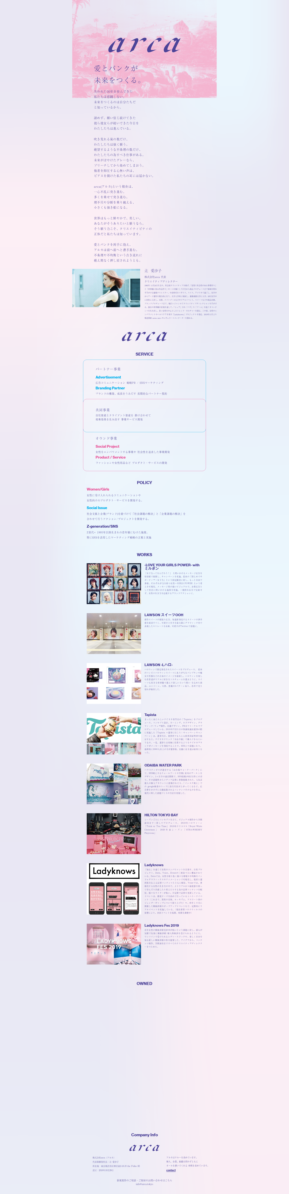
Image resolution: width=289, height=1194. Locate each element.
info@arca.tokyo (144, 1184)
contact (171, 1170)
